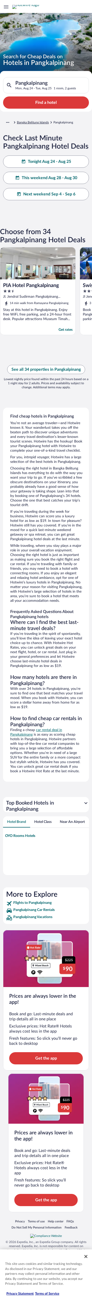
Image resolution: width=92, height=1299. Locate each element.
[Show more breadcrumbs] (7, 122)
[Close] (85, 1256)
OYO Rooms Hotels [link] (20, 836)
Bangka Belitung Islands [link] (33, 122)
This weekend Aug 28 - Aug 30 (49, 178)
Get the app (46, 1058)
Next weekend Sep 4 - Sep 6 (49, 194)
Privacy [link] (20, 1221)
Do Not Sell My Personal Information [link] (37, 1227)
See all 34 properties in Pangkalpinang (46, 369)
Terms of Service (47, 1293)
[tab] (16, 821)
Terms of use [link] (36, 1221)
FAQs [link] (70, 1221)
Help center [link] (55, 1221)
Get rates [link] (66, 330)
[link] (46, 904)
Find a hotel (46, 103)
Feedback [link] (71, 1227)
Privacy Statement (20, 1293)
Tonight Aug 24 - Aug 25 (49, 162)
